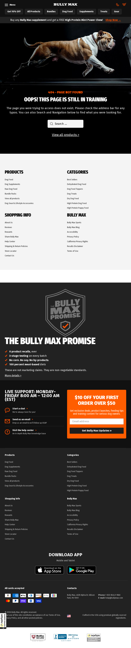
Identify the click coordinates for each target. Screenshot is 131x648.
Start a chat (20, 408)
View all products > (65, 135)
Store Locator (10, 251)
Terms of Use (72, 251)
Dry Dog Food (73, 198)
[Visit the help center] (7, 432)
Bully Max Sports (74, 222)
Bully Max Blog (73, 227)
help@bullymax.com (114, 598)
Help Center (10, 241)
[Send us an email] (7, 421)
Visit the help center (24, 430)
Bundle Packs (10, 194)
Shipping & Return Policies (16, 246)
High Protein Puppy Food (78, 208)
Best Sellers (72, 180)
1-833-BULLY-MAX (112, 595)
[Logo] (65, 4)
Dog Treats (72, 194)
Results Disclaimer (75, 246)
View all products (12, 198)
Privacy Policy (73, 237)
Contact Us (9, 256)
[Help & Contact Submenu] (117, 4)
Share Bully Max (12, 237)
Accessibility (72, 232)
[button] (3, 621)
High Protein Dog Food (77, 203)
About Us (9, 222)
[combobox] (65, 124)
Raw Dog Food (11, 189)
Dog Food (9, 180)
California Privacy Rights (77, 241)
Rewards (8, 232)
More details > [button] (13, 375)
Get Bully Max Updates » (97, 430)
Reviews (8, 227)
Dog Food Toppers (75, 189)
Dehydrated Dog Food (76, 184)
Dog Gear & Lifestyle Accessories (19, 203)
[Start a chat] (7, 410)
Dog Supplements (12, 184)
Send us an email (22, 419)
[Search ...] (50, 124)
